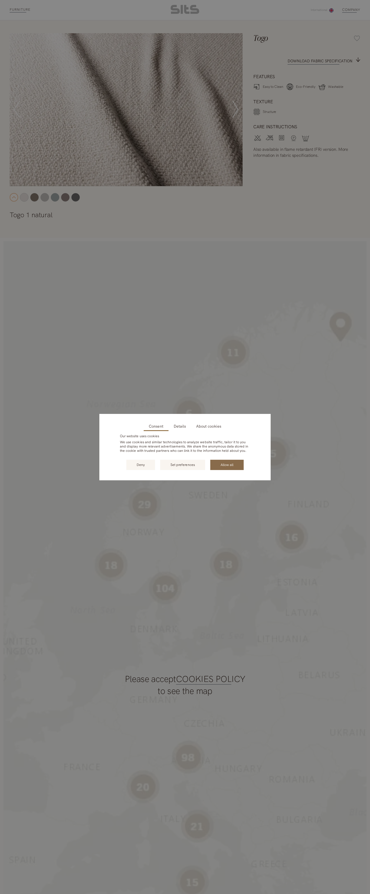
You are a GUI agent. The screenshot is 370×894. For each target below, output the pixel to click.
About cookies (208, 426)
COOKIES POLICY (210, 679)
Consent (156, 426)
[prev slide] (17, 109)
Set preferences (182, 465)
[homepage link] (185, 12)
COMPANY (351, 10)
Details (180, 426)
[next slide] (235, 109)
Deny (141, 465)
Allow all (227, 465)
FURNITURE (20, 10)
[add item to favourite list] (237, 38)
